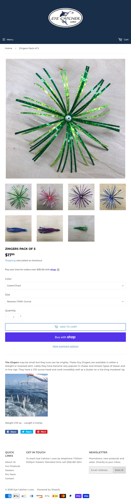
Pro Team (10, 474)
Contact (9, 478)
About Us (10, 462)
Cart (125, 39)
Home (8, 48)
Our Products (12, 466)
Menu (10, 39)
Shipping (10, 260)
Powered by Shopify (48, 489)
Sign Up (119, 470)
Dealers (9, 470)
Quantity (10, 310)
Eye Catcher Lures (23, 489)
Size (7, 294)
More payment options (65, 346)
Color (8, 278)
